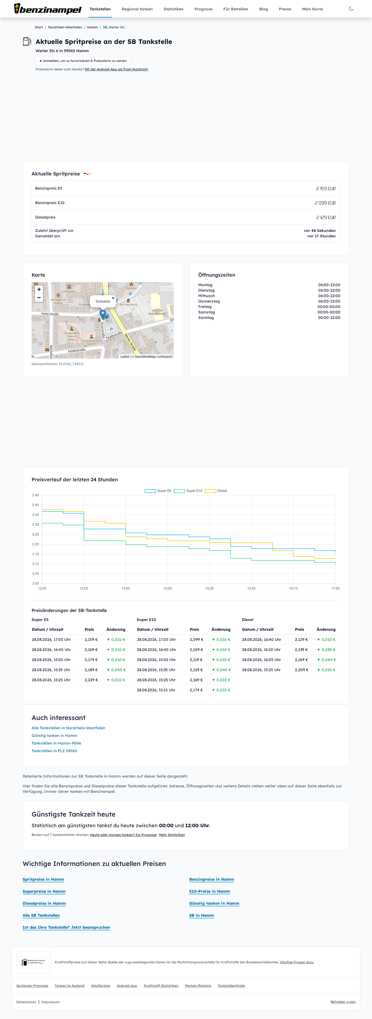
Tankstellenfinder (231, 986)
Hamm (92, 27)
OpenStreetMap (145, 356)
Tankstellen (100, 9)
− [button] (39, 297)
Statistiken (174, 9)
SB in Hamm (201, 915)
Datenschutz (26, 1002)
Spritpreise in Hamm (43, 879)
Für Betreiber (235, 9)
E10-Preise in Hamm (209, 891)
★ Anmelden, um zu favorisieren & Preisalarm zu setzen (83, 61)
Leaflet (124, 356)
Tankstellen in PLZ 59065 (54, 750)
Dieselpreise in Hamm (44, 903)
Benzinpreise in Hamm (211, 879)
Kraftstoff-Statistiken (161, 986)
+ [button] (39, 289)
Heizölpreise (100, 986)
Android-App (127, 986)
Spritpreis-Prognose (32, 986)
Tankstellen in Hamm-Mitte (56, 743)
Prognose (203, 9)
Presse (285, 9)
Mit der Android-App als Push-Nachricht (116, 69)
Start (39, 27)
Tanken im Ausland (69, 986)
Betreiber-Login (343, 1002)
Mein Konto (312, 9)
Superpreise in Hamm (44, 891)
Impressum (50, 1002)
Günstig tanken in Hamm (54, 735)
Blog (263, 9)
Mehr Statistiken (172, 835)
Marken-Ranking (198, 986)
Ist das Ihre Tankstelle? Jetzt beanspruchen (66, 927)
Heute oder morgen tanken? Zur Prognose (123, 835)
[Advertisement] (186, 116)
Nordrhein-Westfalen (65, 27)
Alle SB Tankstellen (41, 915)
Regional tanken (137, 9)
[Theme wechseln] (351, 9)
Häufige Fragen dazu (297, 962)
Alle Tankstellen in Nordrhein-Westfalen (68, 727)
